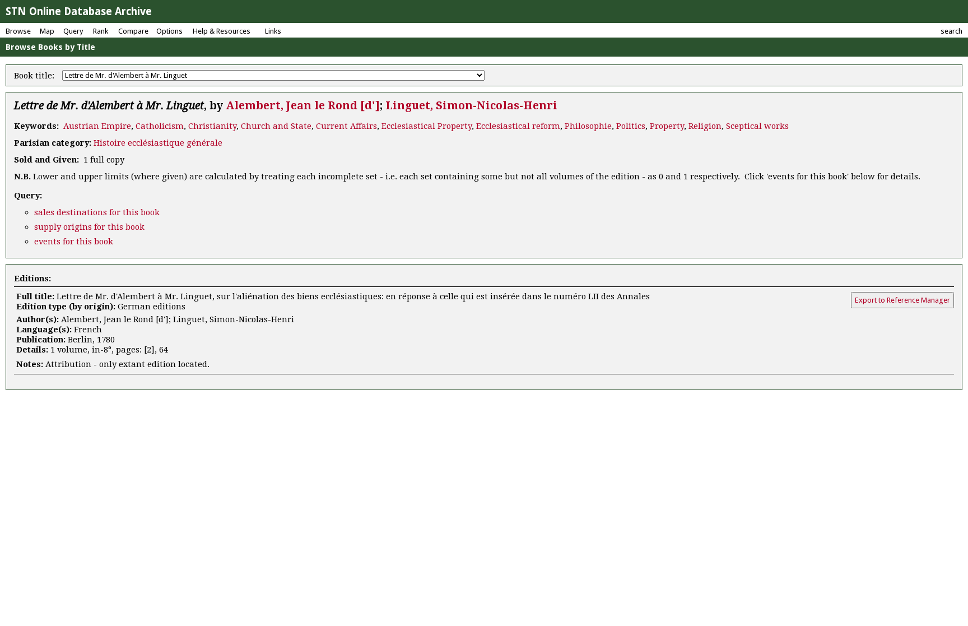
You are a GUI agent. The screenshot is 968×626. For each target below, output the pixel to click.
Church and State (276, 126)
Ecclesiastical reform (518, 126)
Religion (705, 126)
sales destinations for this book (97, 212)
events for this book (73, 242)
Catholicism (160, 126)
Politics (630, 126)
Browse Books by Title (50, 47)
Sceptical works (757, 126)
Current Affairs (346, 126)
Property (667, 126)
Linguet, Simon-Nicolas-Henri (471, 105)
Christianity (212, 126)
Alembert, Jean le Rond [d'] (303, 105)
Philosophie (588, 126)
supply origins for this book (89, 227)
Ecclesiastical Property (426, 126)
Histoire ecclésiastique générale (158, 143)
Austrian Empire (97, 126)
